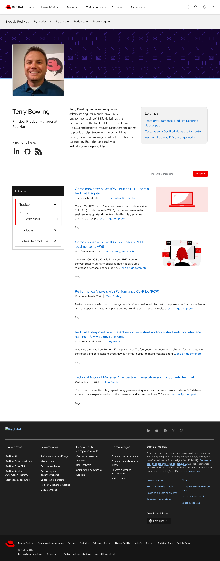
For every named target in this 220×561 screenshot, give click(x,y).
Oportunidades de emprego (51, 543)
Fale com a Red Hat (102, 543)
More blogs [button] (100, 21)
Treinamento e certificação (55, 456)
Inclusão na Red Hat (144, 543)
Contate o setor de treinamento (121, 471)
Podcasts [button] (79, 21)
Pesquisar (200, 173)
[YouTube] (157, 432)
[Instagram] (182, 432)
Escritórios (84, 543)
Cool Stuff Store (165, 543)
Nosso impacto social (193, 496)
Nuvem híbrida (32, 218)
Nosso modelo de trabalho (160, 486)
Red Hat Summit (184, 543)
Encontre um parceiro (52, 479)
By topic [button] (61, 21)
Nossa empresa (155, 480)
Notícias (186, 480)
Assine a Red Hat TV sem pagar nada (170, 137)
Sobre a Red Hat (26, 543)
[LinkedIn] (149, 432)
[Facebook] (165, 432)
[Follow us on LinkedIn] (16, 151)
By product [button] (41, 21)
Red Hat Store (83, 464)
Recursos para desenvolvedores (50, 473)
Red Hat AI (11, 456)
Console (80, 474)
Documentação (49, 489)
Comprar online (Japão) (89, 469)
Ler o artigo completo (111, 218)
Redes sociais (118, 478)
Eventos (71, 543)
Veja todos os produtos (18, 479)
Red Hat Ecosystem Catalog (55, 484)
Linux (27, 213)
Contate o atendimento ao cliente (125, 463)
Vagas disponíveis (191, 502)
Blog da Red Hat (17, 22)
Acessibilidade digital (105, 554)
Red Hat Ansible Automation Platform (17, 473)
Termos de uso (53, 554)
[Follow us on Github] (27, 151)
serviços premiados (193, 471)
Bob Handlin (128, 198)
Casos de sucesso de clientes (162, 492)
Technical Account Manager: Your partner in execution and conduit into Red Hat (134, 377)
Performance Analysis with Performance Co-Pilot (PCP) (117, 291)
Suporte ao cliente (50, 466)
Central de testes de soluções (87, 458)
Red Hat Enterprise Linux (19, 461)
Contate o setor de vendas (125, 456)
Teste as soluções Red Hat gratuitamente (173, 131)
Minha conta (47, 461)
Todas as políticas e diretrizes (77, 554)
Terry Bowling (113, 198)
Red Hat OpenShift (16, 466)
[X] (173, 432)
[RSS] (38, 151)
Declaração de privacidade (30, 554)
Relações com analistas (159, 499)
